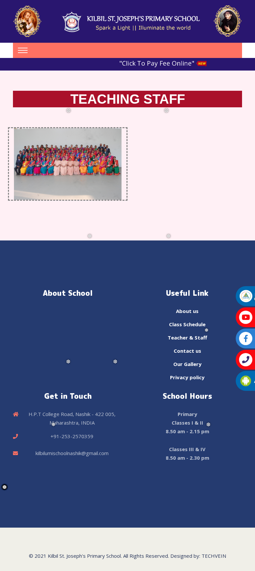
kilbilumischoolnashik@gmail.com (72, 453)
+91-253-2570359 (71, 436)
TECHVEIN (214, 555)
